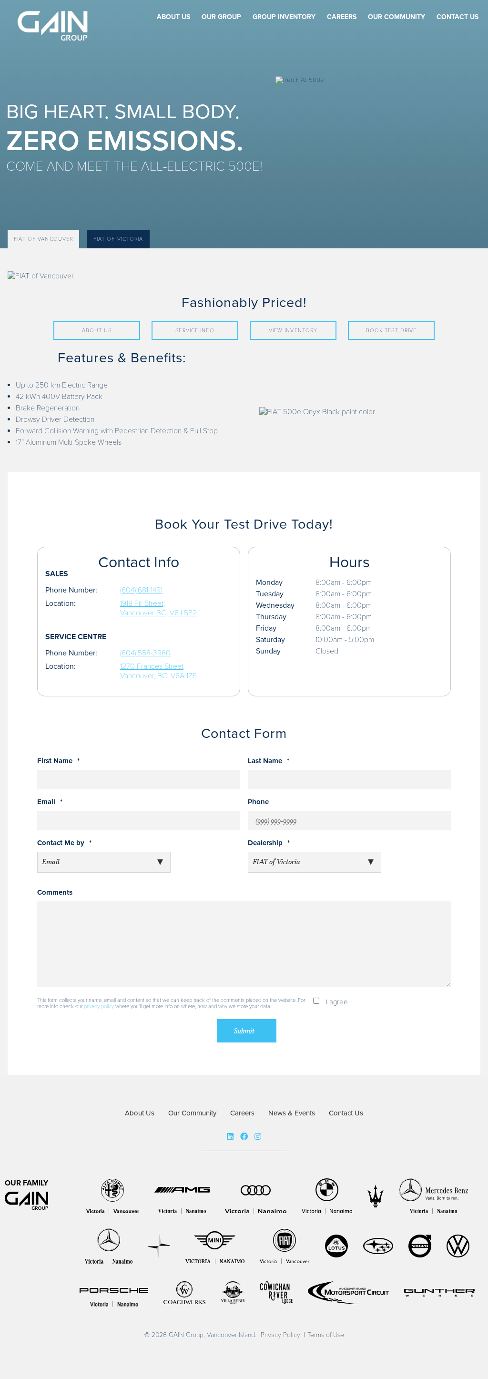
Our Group (221, 17)
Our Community (396, 17)
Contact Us (457, 17)
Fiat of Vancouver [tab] (43, 239)
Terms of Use (325, 1335)
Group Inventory (284, 17)
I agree (337, 1002)
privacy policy (99, 1006)
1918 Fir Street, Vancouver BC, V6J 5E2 (158, 608)
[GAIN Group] (55, 36)
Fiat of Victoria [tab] (118, 239)
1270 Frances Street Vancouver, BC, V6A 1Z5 (158, 671)
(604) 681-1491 (141, 590)
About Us (173, 17)
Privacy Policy (280, 1335)
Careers (341, 17)
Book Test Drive (391, 330)
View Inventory (293, 330)
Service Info (194, 330)
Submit (244, 1031)
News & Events (291, 1113)
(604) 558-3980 (145, 653)
